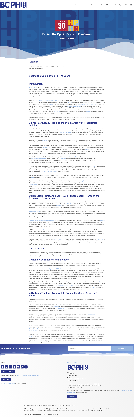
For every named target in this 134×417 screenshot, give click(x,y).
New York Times (67, 132)
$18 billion (59, 205)
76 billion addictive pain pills (69, 157)
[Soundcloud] (26, 366)
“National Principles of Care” (65, 285)
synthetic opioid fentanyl (74, 106)
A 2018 (60, 132)
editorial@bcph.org (9, 383)
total (67, 202)
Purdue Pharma (47, 147)
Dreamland (45, 140)
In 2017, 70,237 (33, 87)
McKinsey (82, 183)
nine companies (62, 158)
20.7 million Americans (62, 269)
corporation (56, 306)
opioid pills (57, 111)
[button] (131, 5)
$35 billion (69, 204)
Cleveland (45, 230)
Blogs (102, 5)
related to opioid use (81, 108)
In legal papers (84, 181)
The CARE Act (91, 314)
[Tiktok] (22, 366)
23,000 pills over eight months (48, 171)
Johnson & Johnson (59, 239)
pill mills (87, 149)
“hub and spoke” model (35, 329)
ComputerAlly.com (22, 363)
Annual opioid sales (34, 211)
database (88, 111)
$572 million (100, 239)
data (32, 177)
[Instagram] (6, 366)
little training (100, 282)
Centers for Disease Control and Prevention (50, 100)
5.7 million (92, 166)
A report (102, 220)
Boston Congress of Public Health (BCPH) (28, 375)
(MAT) (93, 287)
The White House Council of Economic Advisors (42, 220)
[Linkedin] (14, 366)
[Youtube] (18, 366)
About (76, 5)
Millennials (52, 104)
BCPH (126, 5)
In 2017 (70, 102)
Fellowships (118, 5)
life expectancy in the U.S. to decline (86, 104)
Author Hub (84, 5)
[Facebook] (2, 366)
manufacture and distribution (38, 158)
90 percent (52, 269)
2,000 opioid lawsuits (61, 308)
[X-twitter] (10, 366)
